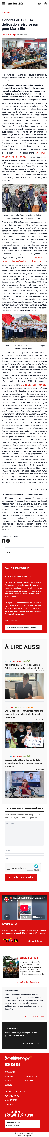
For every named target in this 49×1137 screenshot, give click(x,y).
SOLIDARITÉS (31, 1076)
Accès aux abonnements (29, 1016)
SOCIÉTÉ (8, 1085)
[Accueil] (15, 3)
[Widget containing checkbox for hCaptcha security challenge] (23, 867)
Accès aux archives (31, 1043)
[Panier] (45, 3)
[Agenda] (39, 3)
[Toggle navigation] (3, 3)
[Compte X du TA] (13, 1064)
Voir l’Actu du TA (35, 941)
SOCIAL (8, 1081)
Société (26, 661)
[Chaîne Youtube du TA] (7, 1064)
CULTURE (29, 1081)
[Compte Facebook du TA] (18, 1064)
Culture (8, 661)
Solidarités (28, 707)
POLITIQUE (9, 1076)
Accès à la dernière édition (27, 982)
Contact (9, 1104)
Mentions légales (24, 1136)
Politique (6, 13)
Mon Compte (11, 1100)
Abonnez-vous (12, 1096)
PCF (8, 552)
